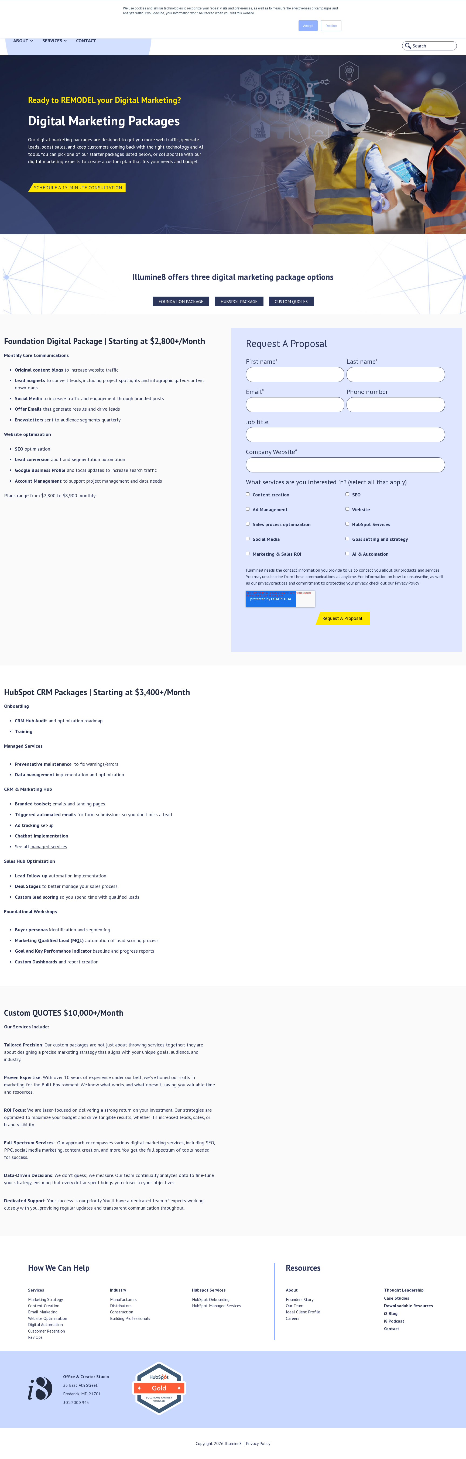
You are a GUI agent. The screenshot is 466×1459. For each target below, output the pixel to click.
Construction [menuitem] (121, 1311)
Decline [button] (331, 25)
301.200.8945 (76, 1402)
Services (52, 40)
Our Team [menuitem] (294, 1305)
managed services (48, 846)
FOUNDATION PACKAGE (181, 301)
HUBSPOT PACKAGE (239, 301)
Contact (86, 40)
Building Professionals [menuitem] (130, 1318)
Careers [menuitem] (292, 1318)
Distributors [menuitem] (121, 1305)
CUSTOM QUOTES (291, 301)
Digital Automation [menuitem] (45, 1324)
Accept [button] (308, 25)
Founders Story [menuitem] (299, 1299)
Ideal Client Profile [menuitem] (303, 1311)
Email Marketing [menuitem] (42, 1311)
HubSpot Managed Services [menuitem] (216, 1305)
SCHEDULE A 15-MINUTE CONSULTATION (78, 187)
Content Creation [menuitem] (43, 1305)
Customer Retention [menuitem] (46, 1331)
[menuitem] (36, 1290)
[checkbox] (345, 525)
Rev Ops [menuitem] (35, 1337)
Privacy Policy (258, 1443)
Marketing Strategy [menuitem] (45, 1299)
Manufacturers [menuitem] (123, 1299)
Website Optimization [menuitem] (47, 1318)
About (21, 40)
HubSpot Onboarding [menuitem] (210, 1299)
